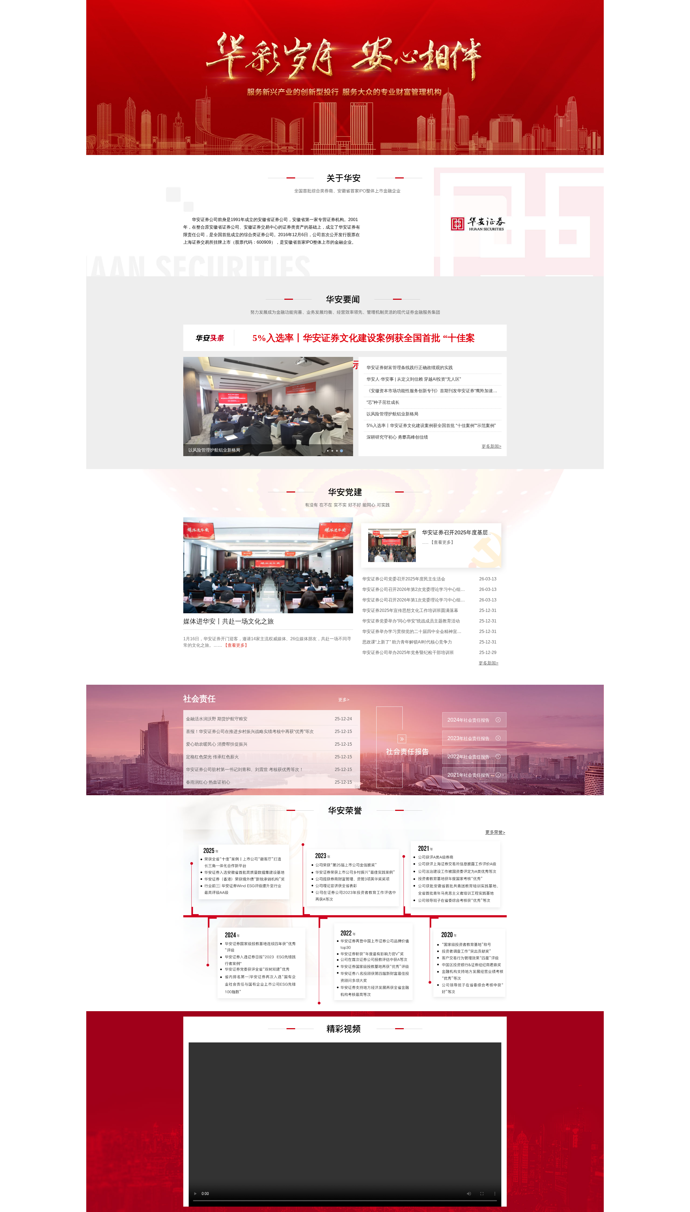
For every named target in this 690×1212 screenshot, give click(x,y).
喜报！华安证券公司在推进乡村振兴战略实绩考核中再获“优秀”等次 (250, 731)
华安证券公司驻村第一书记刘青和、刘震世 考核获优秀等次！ (244, 769)
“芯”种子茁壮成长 (383, 402)
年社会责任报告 (468, 720)
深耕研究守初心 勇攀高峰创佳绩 (397, 437)
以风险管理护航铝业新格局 (392, 414)
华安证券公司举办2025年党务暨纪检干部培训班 (408, 652)
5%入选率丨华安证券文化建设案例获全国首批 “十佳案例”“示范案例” (431, 425)
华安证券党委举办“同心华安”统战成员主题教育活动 (411, 621)
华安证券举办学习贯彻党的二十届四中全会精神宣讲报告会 (418, 631)
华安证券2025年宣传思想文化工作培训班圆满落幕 (410, 610)
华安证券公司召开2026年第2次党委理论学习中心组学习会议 (420, 589)
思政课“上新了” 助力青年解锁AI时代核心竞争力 (407, 642)
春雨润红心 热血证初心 (208, 782)
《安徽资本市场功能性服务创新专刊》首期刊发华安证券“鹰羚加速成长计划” (439, 390)
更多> (343, 699)
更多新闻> (491, 446)
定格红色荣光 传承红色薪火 (212, 757)
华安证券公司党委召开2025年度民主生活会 (403, 579)
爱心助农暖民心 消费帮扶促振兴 (216, 744)
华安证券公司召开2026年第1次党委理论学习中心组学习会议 (420, 600)
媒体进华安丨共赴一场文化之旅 (228, 621)
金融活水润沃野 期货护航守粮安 (216, 719)
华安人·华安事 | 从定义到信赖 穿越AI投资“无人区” (235, 450)
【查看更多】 (236, 645)
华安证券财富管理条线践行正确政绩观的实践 (410, 367)
